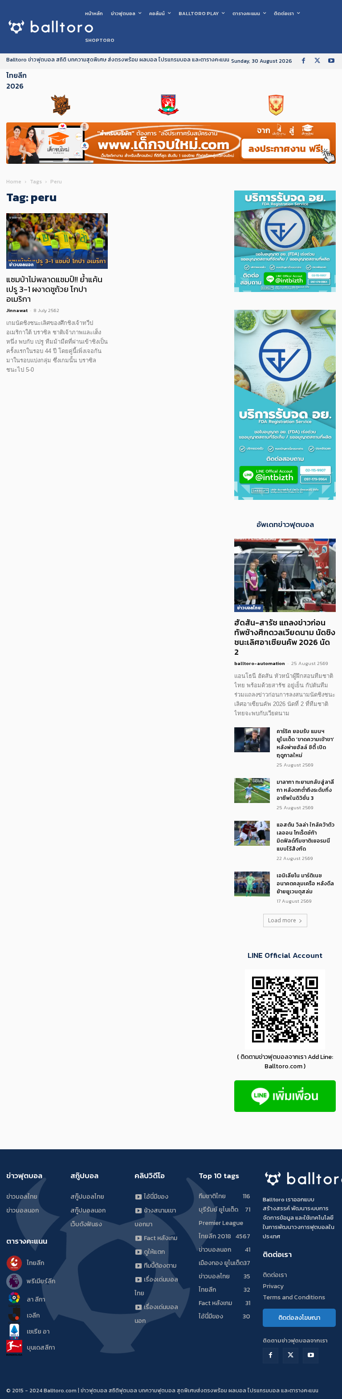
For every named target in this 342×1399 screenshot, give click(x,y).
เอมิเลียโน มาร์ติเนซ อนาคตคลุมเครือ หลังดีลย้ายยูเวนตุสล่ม (305, 884)
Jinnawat (17, 310)
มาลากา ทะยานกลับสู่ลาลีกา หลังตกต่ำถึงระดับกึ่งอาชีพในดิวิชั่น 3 (305, 790)
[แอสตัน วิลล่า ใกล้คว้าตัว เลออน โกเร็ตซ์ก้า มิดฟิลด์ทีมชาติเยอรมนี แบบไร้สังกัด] (252, 833)
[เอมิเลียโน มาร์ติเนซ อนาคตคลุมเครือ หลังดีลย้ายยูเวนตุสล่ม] (252, 884)
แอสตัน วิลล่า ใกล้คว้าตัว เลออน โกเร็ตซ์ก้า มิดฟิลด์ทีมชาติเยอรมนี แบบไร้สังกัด (305, 837)
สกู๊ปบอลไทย (87, 1196)
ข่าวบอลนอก (21, 264)
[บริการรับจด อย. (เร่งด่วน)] (285, 289)
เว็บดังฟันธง (86, 1224)
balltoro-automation (259, 663)
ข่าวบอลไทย (249, 607)
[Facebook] (303, 61)
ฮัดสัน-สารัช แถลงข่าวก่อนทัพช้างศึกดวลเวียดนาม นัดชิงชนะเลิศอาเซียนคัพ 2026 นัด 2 (284, 637)
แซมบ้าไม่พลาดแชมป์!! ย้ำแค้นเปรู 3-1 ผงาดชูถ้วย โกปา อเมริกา (54, 289)
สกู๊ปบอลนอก (88, 1210)
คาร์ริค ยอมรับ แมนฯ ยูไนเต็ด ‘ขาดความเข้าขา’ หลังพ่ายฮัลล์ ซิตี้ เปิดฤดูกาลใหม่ (305, 743)
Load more (282, 920)
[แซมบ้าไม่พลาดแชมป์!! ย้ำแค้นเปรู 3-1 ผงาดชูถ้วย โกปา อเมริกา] (57, 241)
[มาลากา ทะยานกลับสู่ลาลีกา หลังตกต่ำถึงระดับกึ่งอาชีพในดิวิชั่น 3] (252, 790)
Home (13, 182)
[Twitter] (317, 61)
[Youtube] (331, 61)
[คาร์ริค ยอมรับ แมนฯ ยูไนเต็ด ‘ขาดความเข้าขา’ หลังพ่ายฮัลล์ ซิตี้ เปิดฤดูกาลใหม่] (252, 739)
